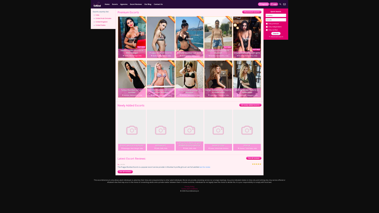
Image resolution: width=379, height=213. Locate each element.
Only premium (273, 23)
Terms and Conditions (189, 189)
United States (101, 25)
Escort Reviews (136, 4)
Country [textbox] (269, 15)
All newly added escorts (250, 105)
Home (107, 4)
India (97, 15)
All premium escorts (251, 12)
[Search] (280, 4)
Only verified (273, 30)
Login (275, 4)
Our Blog (147, 4)
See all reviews (253, 158)
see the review (204, 167)
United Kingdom (101, 22)
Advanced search (277, 37)
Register (264, 4)
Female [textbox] (269, 20)
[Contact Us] (284, 4)
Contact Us (158, 4)
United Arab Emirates (103, 18)
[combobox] (275, 15)
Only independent (274, 27)
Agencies (124, 4)
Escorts (115, 4)
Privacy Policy (189, 186)
